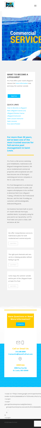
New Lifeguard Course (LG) (16, 111)
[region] (20, 35)
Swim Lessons (12, 121)
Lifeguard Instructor (14, 116)
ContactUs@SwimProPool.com (20, 354)
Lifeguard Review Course (15, 113)
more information (22, 83)
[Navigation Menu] (35, 6)
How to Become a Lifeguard (16, 108)
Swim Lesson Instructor (15, 118)
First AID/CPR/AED (13, 124)
